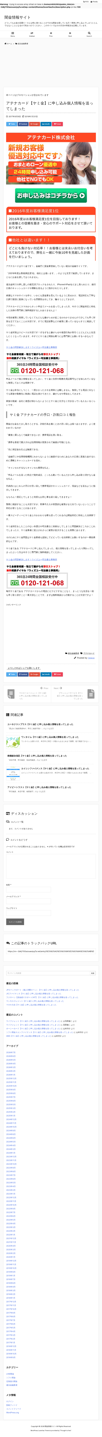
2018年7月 (10, 1279)
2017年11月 (11, 1305)
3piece (91, 658)
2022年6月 (11, 1216)
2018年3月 (11, 1290)
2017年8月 (10, 1316)
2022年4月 (11, 1223)
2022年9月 (11, 1208)
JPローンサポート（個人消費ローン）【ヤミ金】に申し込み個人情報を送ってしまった (42, 990)
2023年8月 (11, 1171)
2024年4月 (11, 1145)
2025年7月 (11, 1097)
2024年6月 (11, 1138)
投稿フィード (11, 1405)
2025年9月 (11, 1089)
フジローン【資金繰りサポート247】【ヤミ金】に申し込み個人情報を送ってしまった (42, 997)
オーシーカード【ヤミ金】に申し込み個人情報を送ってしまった (33, 1028)
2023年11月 (11, 1160)
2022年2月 (10, 1231)
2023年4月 (11, 1186)
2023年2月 (11, 1190)
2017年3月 (10, 1335)
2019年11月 (11, 1264)
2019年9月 (11, 1272)
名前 (8, 885)
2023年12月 (11, 1156)
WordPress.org (12, 1412)
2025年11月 (11, 1082)
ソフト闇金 (11, 1377)
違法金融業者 (73, 653)
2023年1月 (10, 1194)
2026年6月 (11, 1056)
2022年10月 (11, 1205)
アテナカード (89, 653)
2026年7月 (11, 1052)
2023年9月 (11, 1168)
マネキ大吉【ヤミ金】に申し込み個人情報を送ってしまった (31, 1005)
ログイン (10, 1401)
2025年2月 (11, 1112)
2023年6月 (11, 1179)
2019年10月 (11, 1268)
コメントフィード (13, 1409)
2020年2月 (11, 1253)
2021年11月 (11, 1242)
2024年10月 (11, 1127)
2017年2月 (10, 1339)
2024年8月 (11, 1134)
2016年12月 (11, 1346)
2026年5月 (11, 1060)
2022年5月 (11, 1220)
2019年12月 (11, 1261)
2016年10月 (11, 1354)
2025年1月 (10, 1115)
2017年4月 (10, 1331)
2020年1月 (10, 1257)
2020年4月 (11, 1246)
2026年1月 (10, 1075)
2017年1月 (10, 1342)
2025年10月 (11, 1086)
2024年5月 (11, 1142)
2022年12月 (11, 1197)
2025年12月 (11, 1078)
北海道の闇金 (11, 1381)
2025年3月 (11, 1108)
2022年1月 (10, 1234)
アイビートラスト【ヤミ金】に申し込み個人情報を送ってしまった (39, 787)
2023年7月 (11, 1175)
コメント (10, 852)
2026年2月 (11, 1071)
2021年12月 (11, 1238)
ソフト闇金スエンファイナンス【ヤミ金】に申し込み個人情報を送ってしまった (39, 1032)
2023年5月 (11, 1182)
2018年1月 (10, 1298)
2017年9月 (10, 1313)
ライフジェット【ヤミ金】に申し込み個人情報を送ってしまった (33, 1021)
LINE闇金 (10, 1374)
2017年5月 (10, 1327)
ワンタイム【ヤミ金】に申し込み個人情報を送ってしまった (50, 737)
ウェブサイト (11, 908)
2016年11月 (11, 1350)
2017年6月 (10, 1324)
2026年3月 (11, 1067)
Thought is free (65, 1430)
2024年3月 (11, 1149)
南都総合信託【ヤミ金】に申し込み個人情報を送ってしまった (37, 755)
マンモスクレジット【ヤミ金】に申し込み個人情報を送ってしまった (35, 1001)
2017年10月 (11, 1309)
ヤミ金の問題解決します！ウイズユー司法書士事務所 (31, 347)
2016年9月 (11, 1357)
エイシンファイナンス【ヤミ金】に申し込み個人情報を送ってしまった (55, 768)
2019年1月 (10, 1275)
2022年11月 (11, 1201)
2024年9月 (11, 1130)
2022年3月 (11, 1227)
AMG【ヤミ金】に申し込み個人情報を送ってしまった (28, 1036)
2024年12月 (11, 1119)
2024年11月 (11, 1123)
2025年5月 (11, 1104)
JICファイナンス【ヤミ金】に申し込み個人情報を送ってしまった (33, 993)
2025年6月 (11, 1101)
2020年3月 (11, 1249)
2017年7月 (10, 1320)
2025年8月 (11, 1093)
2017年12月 (11, 1301)
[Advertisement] (51, 67)
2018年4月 (11, 1287)
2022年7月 (10, 1212)
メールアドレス (13, 896)
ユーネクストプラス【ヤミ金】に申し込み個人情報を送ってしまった (40, 724)
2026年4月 (11, 1063)
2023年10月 (11, 1164)
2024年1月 (10, 1153)
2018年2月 (10, 1294)
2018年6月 (11, 1283)
